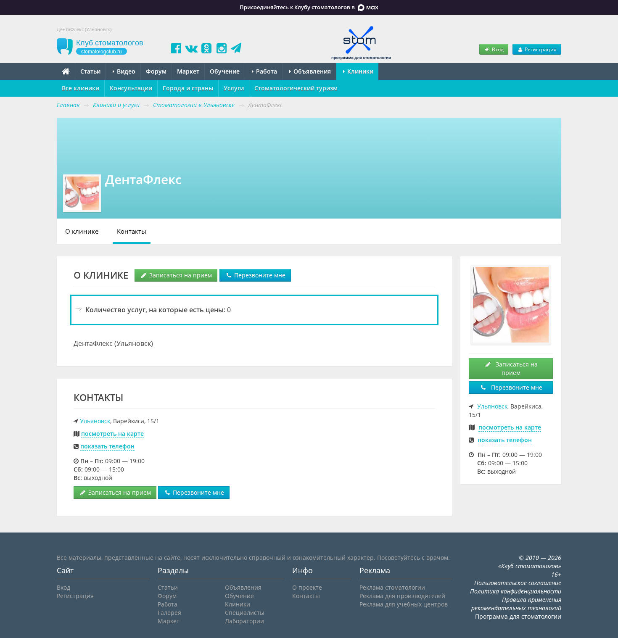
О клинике (81, 231)
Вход (497, 49)
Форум (156, 71)
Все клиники (80, 88)
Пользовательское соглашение (517, 583)
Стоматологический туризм (296, 88)
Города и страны (188, 88)
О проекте (307, 587)
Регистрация (540, 49)
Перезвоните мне (258, 275)
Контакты (131, 231)
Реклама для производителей (402, 596)
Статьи (90, 71)
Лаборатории (244, 621)
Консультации (131, 88)
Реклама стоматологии (392, 587)
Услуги (234, 88)
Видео (125, 71)
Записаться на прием (180, 275)
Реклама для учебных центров (403, 604)
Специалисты (244, 613)
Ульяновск (95, 421)
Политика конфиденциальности (515, 591)
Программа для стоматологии (518, 616)
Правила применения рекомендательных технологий (516, 604)
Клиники (359, 71)
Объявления (311, 71)
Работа (265, 71)
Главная (68, 105)
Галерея (169, 613)
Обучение (225, 71)
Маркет (188, 71)
